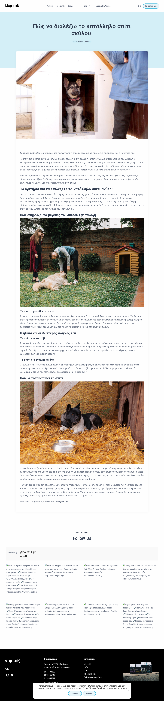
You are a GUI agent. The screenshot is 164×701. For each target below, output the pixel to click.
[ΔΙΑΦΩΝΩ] (128, 691)
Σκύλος (88, 42)
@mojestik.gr (28, 552)
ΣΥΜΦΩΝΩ (75, 693)
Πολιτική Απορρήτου (93, 677)
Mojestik (87, 664)
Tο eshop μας (90, 674)
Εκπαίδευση (78, 42)
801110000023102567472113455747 (49, 675)
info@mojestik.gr (51, 683)
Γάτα (86, 670)
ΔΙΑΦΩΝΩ (89, 693)
